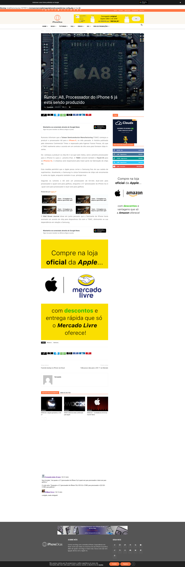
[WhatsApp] (67, 10)
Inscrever (140, 166)
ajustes (101, 565)
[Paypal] (48, 10)
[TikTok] (61, 10)
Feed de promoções (100, 26)
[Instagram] (45, 10)
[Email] (69, 117)
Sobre (115, 10)
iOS (88, 26)
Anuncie (142, 10)
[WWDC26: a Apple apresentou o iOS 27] (51, 404)
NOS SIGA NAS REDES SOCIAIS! (123, 145)
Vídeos (80, 26)
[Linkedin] (82, 117)
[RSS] (55, 10)
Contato (121, 10)
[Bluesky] (74, 10)
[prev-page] (42, 418)
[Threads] (80, 10)
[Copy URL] (44, 117)
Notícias (48, 31)
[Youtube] (71, 10)
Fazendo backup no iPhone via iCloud (53, 368)
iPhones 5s (47, 161)
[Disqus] (74, 448)
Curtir (140, 150)
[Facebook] (42, 10)
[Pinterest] (52, 10)
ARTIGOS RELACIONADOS (50, 393)
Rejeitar (125, 564)
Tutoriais (62, 26)
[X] (64, 10)
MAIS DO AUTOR (65, 393)
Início (42, 31)
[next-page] (45, 418)
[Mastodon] (77, 10)
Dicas (53, 26)
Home (44, 26)
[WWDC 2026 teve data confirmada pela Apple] (74, 404)
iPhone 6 (49, 342)
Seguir (140, 154)
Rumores (56, 342)
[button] (141, 25)
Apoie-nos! (127, 10)
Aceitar (114, 564)
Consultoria (135, 10)
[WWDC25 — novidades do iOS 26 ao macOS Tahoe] (97, 404)
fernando (50, 107)
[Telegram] (58, 10)
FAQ (72, 26)
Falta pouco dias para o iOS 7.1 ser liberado (94, 368)
